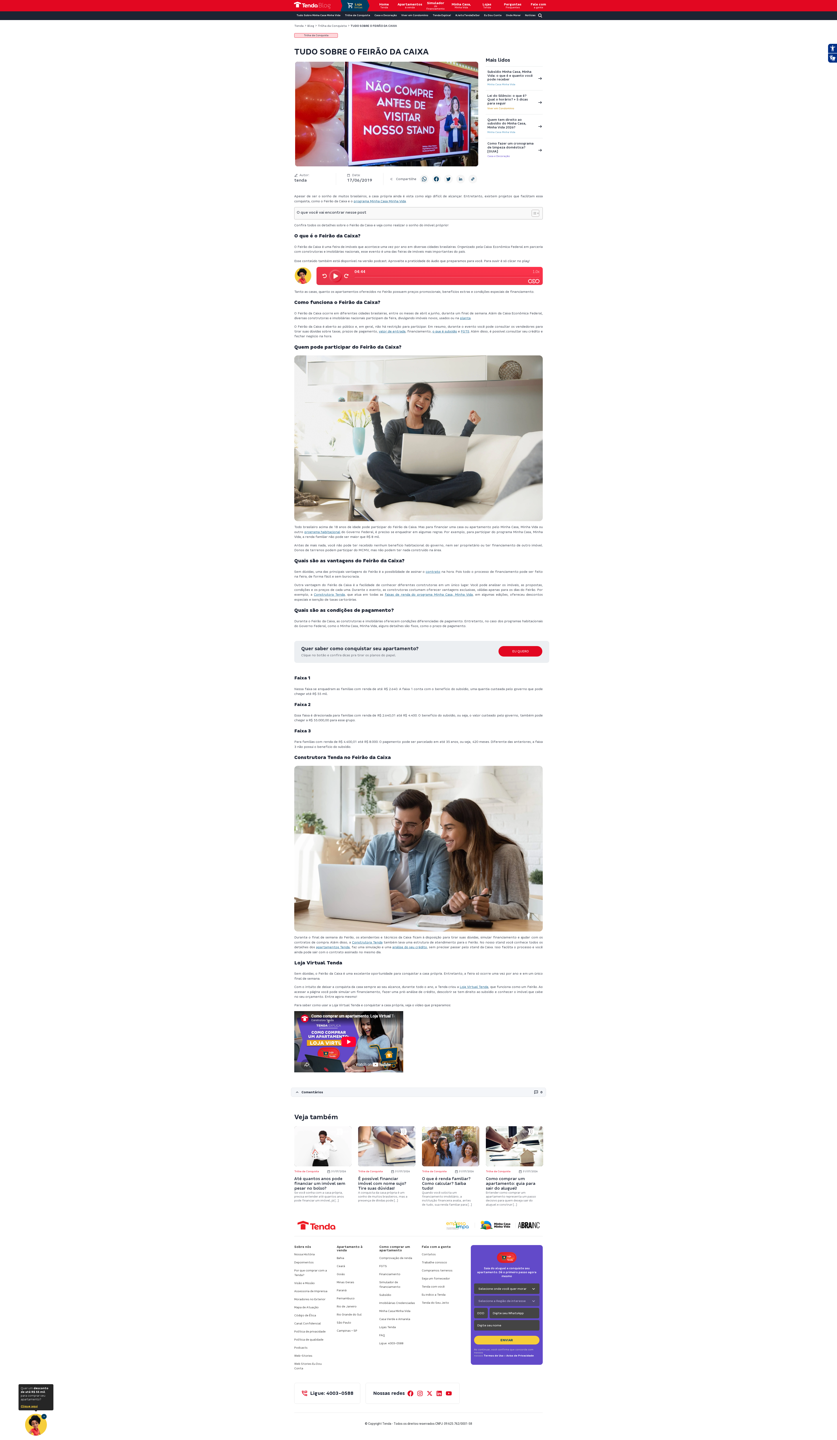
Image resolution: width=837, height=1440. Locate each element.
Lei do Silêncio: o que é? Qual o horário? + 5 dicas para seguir (507, 99)
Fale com (538, 6)
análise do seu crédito (409, 947)
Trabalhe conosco (434, 1262)
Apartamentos (410, 6)
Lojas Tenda (387, 1327)
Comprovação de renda (395, 1258)
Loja (358, 6)
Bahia (340, 1258)
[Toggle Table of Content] (533, 213)
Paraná (342, 1290)
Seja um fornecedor (436, 1278)
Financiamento (389, 1274)
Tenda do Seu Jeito (435, 1302)
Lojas (487, 6)
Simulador (435, 5)
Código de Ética (305, 1315)
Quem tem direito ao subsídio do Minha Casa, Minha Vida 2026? (506, 123)
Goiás (341, 1274)
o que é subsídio (444, 331)
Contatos (429, 1254)
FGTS (465, 331)
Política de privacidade (310, 1331)
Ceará (341, 1266)
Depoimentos (304, 1262)
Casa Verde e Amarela (394, 1319)
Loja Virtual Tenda (474, 987)
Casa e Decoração (498, 156)
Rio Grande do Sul (349, 1314)
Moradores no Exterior (309, 1299)
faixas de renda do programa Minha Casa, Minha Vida (429, 594)
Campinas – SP (347, 1330)
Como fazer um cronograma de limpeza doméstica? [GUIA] (510, 147)
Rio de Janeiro (347, 1306)
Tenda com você (433, 1286)
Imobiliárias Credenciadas (397, 1303)
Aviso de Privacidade (520, 1355)
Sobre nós (302, 1247)
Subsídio (385, 1295)
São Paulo (344, 1322)
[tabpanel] (323, 1164)
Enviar (506, 1340)
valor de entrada (392, 331)
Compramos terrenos (437, 1270)
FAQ (382, 1335)
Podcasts (301, 1347)
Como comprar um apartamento (394, 1248)
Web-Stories (303, 1355)
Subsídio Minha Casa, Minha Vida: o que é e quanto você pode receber (510, 75)
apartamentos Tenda (333, 947)
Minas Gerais (345, 1282)
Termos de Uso (494, 1355)
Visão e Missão (304, 1283)
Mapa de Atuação (306, 1307)
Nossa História (304, 1254)
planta (465, 318)
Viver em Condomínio (500, 108)
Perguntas (512, 6)
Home (384, 6)
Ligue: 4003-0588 (391, 1343)
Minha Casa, (461, 6)
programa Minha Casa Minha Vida (380, 201)
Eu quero (520, 651)
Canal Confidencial (307, 1323)
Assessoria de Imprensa (310, 1291)
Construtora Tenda (329, 594)
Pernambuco (346, 1298)
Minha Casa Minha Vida (501, 84)
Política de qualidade (308, 1339)
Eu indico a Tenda (434, 1294)
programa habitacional (322, 532)
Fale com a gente (436, 1247)
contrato (433, 571)
